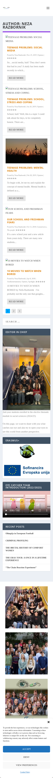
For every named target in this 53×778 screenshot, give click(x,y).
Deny (26, 757)
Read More (16, 78)
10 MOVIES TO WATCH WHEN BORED (24, 272)
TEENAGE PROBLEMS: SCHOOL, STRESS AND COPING (26, 101)
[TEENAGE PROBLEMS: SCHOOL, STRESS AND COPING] (26, 91)
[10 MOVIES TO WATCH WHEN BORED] (26, 263)
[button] (48, 722)
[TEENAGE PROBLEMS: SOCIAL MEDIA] (26, 39)
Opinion (40, 55)
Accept (26, 749)
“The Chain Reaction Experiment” (21, 567)
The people (11, 230)
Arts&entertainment (14, 282)
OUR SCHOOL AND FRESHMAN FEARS (25, 221)
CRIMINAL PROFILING (17, 541)
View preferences (26, 765)
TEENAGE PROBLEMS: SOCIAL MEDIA (25, 49)
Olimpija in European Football (19, 533)
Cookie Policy (25, 772)
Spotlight (31, 282)
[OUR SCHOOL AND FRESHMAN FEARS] (26, 211)
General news (42, 227)
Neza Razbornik (20, 55)
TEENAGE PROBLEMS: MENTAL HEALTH (25, 169)
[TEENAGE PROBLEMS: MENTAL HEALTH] (26, 151)
